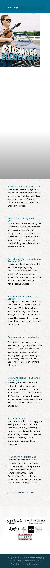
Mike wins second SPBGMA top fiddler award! (24, 379)
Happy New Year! (16, 418)
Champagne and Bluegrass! (22, 456)
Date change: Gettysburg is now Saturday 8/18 (24, 260)
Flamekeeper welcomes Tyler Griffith (23, 297)
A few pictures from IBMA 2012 (24, 186)
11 (32, 492)
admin (16, 557)
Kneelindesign (35, 557)
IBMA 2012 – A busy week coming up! (25, 219)
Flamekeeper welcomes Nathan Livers (24, 338)
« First (20, 492)
